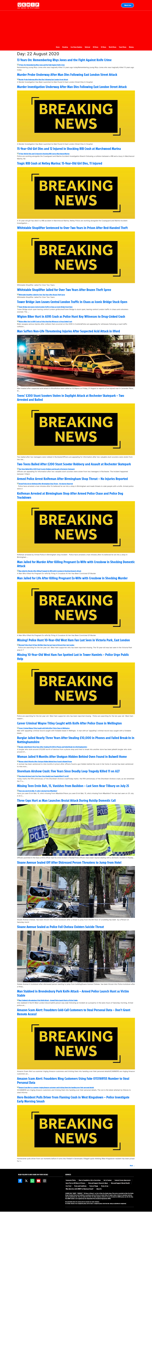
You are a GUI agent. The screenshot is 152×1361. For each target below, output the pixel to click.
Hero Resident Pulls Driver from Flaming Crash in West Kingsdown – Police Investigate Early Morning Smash (73, 1099)
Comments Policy (71, 1180)
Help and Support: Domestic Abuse (98, 1183)
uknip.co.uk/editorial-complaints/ (118, 1203)
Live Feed (68, 1186)
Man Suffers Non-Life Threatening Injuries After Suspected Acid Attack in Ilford (68, 331)
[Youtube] (39, 1181)
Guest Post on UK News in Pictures (75, 1183)
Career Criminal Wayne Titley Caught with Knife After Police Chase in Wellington (69, 723)
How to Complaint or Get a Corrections (90, 1180)
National (87, 47)
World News (112, 47)
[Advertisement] (76, 27)
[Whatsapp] (32, 1181)
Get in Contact (108, 1180)
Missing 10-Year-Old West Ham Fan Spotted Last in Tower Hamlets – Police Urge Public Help (73, 656)
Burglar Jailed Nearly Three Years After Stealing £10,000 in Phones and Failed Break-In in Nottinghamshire (75, 740)
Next (132, 1166)
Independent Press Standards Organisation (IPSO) (99, 1198)
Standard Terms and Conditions (77, 1195)
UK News (95, 47)
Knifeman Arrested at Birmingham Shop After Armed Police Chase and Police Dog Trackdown (70, 495)
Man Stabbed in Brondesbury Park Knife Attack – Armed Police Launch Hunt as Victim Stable (73, 993)
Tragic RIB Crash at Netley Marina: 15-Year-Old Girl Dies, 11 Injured (59, 163)
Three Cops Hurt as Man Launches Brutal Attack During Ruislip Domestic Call (66, 800)
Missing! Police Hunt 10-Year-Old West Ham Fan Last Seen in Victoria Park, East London (73, 640)
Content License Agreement (122, 1180)
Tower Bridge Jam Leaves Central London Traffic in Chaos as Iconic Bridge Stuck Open (72, 302)
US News (103, 47)
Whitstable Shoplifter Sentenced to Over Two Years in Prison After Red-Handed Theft (72, 228)
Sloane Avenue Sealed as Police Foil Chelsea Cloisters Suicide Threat (60, 927)
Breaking (65, 47)
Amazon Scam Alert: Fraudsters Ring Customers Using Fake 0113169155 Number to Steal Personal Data (73, 1080)
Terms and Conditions (80, 1186)
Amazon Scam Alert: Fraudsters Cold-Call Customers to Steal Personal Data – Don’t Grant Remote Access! (73, 1012)
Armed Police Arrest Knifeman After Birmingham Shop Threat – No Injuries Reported (72, 479)
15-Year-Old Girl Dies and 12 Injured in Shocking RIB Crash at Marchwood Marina (69, 148)
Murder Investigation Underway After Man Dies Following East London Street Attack (72, 87)
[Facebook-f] (20, 1181)
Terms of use (104, 1186)
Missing (131, 47)
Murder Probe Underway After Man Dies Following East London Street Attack (67, 74)
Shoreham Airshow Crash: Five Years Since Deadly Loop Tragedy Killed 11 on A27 (68, 771)
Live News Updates (76, 47)
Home (58, 47)
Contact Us (104, 1197)
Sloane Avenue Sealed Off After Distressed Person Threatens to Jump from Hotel (69, 862)
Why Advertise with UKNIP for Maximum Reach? (79, 1189)
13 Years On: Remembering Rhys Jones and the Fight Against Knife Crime (64, 60)
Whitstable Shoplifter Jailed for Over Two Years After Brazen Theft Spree (64, 290)
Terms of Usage (93, 1186)
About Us (99, 1189)
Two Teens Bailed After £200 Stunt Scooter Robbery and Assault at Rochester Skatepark (74, 464)
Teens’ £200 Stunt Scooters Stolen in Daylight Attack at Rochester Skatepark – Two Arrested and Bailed (70, 397)
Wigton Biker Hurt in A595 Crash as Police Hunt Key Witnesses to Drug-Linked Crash (71, 316)
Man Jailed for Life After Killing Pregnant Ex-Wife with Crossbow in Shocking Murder (72, 578)
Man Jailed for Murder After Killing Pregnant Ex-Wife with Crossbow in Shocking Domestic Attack (76, 564)
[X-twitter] (26, 1181)
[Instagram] (45, 1181)
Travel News (122, 47)
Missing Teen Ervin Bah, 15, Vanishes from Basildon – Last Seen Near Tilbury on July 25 (73, 786)
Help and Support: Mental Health (120, 1183)
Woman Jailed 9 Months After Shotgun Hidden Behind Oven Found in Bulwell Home (72, 756)
